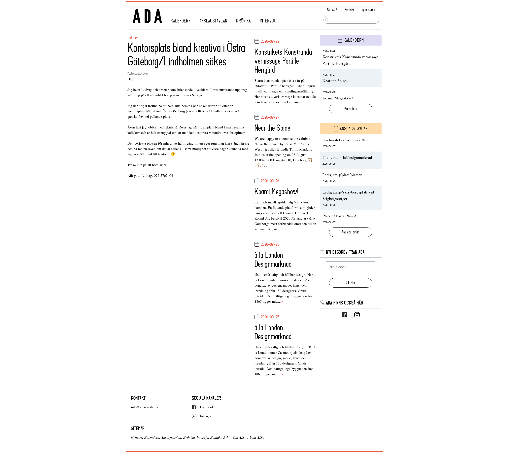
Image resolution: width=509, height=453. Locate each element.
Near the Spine (272, 127)
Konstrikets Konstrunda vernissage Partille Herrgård (283, 60)
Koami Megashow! (276, 191)
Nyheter (136, 437)
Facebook (207, 406)
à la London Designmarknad (273, 259)
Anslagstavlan (213, 20)
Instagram (207, 415)
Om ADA (332, 9)
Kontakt (349, 9)
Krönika (243, 20)
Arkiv (227, 437)
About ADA (256, 437)
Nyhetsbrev (368, 9)
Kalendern (181, 20)
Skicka (350, 282)
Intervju (268, 20)
